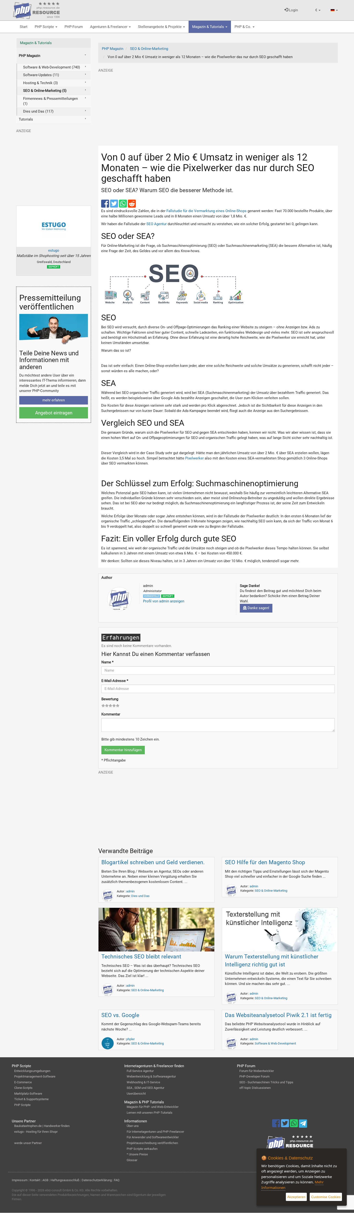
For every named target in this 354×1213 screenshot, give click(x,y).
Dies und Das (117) (38, 111)
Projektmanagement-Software (34, 1076)
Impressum (19, 1180)
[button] (318, 10)
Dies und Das (140, 896)
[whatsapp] (123, 206)
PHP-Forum (74, 27)
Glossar (132, 1160)
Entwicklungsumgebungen (32, 1071)
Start (23, 27)
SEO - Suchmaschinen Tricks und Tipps (266, 1082)
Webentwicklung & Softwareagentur (151, 1076)
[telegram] (303, 1125)
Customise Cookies (326, 1197)
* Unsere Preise (137, 1154)
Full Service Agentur (140, 1071)
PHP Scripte (45, 27)
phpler (130, 1039)
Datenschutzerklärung (97, 1180)
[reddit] (132, 206)
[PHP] (36, 9)
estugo (53, 250)
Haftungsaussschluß (65, 1180)
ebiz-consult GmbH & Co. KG (64, 1190)
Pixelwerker (194, 458)
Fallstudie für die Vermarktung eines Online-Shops (206, 211)
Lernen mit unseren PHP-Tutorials (149, 1112)
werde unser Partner (28, 1143)
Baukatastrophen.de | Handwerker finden (42, 1126)
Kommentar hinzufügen (123, 750)
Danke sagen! (258, 608)
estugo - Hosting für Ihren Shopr (36, 1131)
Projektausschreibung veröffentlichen (152, 1143)
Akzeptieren (296, 1197)
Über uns (133, 1126)
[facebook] (105, 206)
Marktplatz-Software (28, 1093)
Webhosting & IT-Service (143, 1082)
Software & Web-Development (275, 1043)
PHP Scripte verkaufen (142, 1149)
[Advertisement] (218, 107)
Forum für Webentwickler (256, 1071)
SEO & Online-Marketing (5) (44, 90)
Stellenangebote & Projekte (160, 27)
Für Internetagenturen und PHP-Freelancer (155, 1131)
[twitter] (114, 206)
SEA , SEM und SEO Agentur (145, 1088)
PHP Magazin (29, 56)
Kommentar (110, 714)
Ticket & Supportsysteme (31, 1099)
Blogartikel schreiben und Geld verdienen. (153, 862)
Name (107, 662)
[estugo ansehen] (53, 226)
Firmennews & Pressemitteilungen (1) (50, 101)
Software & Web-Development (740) (51, 67)
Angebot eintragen (53, 413)
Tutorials (26, 119)
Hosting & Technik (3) (40, 83)
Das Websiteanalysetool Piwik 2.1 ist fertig (278, 1015)
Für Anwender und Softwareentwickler (153, 1137)
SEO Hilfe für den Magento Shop (265, 862)
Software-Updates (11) (41, 75)
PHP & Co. (243, 27)
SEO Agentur (156, 224)
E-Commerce (23, 1082)
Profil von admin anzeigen (163, 601)
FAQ (116, 1180)
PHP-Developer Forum (254, 1076)
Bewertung (109, 699)
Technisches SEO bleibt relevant (141, 956)
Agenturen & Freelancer (109, 27)
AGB (45, 1180)
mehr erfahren (53, 400)
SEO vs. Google (120, 1015)
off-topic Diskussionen (255, 1088)
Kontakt (35, 1180)
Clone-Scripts (23, 1088)
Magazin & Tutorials (208, 27)
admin (130, 891)
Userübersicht (136, 1093)
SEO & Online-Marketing (271, 890)
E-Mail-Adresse (114, 681)
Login (293, 10)
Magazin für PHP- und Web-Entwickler (152, 1107)
